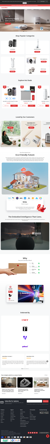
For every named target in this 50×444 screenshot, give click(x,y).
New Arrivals (2, 419)
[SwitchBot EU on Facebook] (28, 433)
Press (31, 413)
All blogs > (46, 375)
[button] (42, 412)
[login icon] (7, 11)
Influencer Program (33, 419)
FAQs (11, 420)
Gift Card (2, 422)
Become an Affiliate (32, 417)
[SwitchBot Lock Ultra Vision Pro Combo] (10, 93)
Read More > (4, 393)
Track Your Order (12, 416)
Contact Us (12, 413)
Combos (2, 417)
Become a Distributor (33, 416)
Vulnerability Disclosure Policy (24, 421)
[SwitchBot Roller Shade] (27, 93)
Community (31, 414)
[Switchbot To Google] (15, 441)
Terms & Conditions (23, 424)
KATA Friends (36, 9)
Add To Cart (6, 105)
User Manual (12, 414)
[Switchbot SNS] (37, 433)
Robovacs (2, 413)
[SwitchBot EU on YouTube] (35, 433)
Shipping (21, 413)
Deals (1, 420)
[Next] (48, 20)
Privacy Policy (22, 416)
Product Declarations (23, 426)
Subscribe (45, 401)
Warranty (21, 414)
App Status (12, 417)
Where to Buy (12, 419)
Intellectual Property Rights (24, 423)
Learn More (12, 51)
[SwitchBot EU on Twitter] (30, 433)
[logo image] (4, 7)
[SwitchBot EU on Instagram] (32, 433)
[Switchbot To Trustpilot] (6, 441)
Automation (2, 414)
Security (2, 416)
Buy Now (14, 105)
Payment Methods (23, 420)
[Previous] (2, 20)
